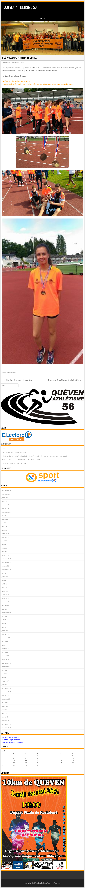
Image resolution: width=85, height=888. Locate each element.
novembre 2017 (6, 663)
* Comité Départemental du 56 (11, 737)
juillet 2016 (5, 706)
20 (2, 763)
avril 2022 (5, 587)
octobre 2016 (6, 695)
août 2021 (5, 616)
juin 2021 (4, 623)
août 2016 (5, 702)
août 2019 (5, 641)
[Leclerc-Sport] (42, 477)
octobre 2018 (6, 649)
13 (2, 760)
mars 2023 (5, 551)
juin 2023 (4, 541)
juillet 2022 (5, 577)
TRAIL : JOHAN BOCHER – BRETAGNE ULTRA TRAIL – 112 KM (21, 459)
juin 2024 (4, 523)
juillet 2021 (5, 620)
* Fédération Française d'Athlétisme (12, 742)
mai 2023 (4, 544)
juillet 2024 (5, 519)
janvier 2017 (5, 684)
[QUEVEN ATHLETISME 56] (42, 38)
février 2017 (5, 681)
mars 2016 (5, 717)
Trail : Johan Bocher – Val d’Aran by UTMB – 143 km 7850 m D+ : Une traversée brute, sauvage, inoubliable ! (34, 456)
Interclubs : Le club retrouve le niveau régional (16, 380)
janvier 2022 (5, 598)
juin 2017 (4, 674)
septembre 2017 (6, 667)
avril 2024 (5, 526)
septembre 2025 (6, 494)
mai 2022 (4, 584)
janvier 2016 (5, 720)
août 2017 (5, 670)
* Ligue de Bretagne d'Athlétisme (11, 740)
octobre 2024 (6, 508)
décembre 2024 (6, 505)
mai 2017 (4, 677)
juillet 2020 (5, 631)
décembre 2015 (6, 724)
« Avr (3, 769)
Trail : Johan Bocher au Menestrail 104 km (14, 463)
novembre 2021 (6, 605)
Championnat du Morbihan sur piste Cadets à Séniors (66, 380)
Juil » (7, 769)
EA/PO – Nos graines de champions (12, 449)
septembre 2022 (6, 569)
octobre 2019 (6, 634)
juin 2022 (4, 580)
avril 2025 (5, 501)
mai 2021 (4, 627)
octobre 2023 (6, 537)
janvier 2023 (5, 555)
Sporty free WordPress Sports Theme (36, 883)
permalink (13, 372)
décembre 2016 (6, 688)
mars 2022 (5, 591)
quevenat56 (20, 63)
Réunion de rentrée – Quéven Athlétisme (14, 452)
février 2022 (5, 595)
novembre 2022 (6, 562)
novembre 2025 (6, 490)
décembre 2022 (6, 559)
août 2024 (5, 516)
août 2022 (5, 573)
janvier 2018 (5, 659)
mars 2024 (5, 530)
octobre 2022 (6, 566)
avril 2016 (5, 713)
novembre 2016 (6, 692)
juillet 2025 (5, 498)
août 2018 (5, 652)
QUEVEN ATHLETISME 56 (20, 7)
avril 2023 (5, 548)
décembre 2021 (6, 602)
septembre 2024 (6, 512)
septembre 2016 (6, 699)
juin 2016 (4, 710)
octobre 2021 (6, 609)
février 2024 (5, 533)
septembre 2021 (6, 613)
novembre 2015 (6, 728)
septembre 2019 (6, 638)
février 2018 (5, 656)
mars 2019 (5, 645)
